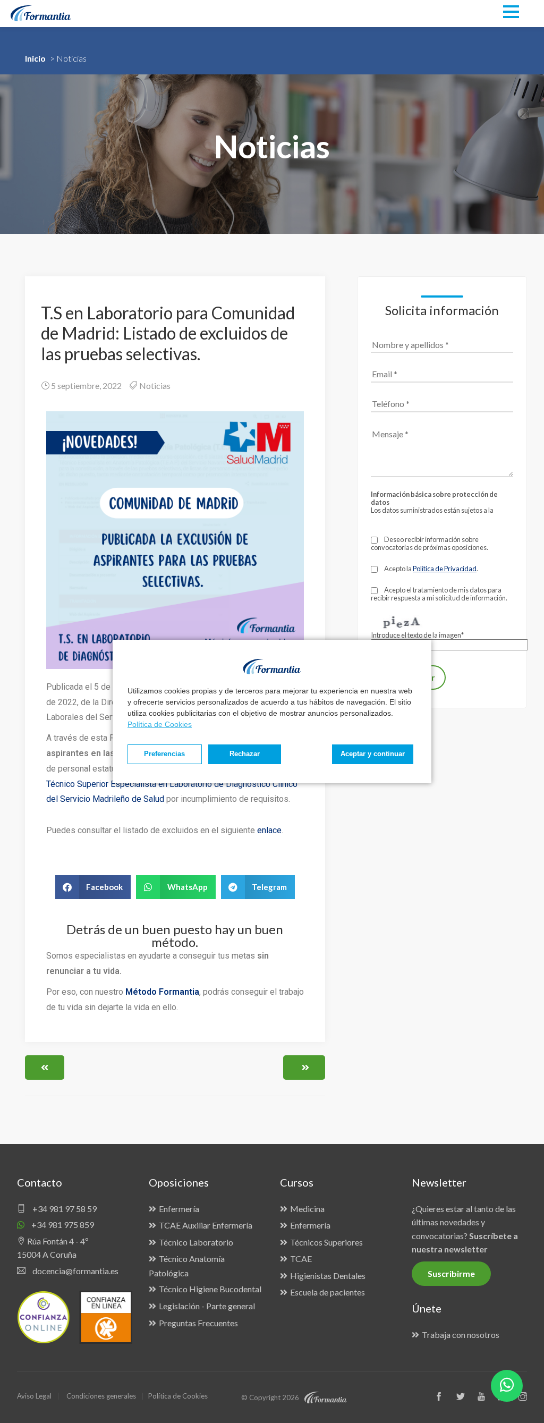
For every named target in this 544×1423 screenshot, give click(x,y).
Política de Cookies (160, 724)
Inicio (35, 58)
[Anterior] (44, 1067)
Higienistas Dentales (328, 1275)
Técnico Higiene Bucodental (210, 1289)
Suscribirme (451, 1273)
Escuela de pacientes (327, 1292)
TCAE (301, 1258)
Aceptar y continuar (373, 754)
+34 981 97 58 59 (64, 1209)
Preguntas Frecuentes (198, 1323)
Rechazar (245, 754)
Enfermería (179, 1209)
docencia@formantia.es (74, 1271)
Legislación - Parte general (207, 1306)
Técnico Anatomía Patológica (187, 1265)
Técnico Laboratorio (196, 1242)
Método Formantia (162, 992)
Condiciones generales (101, 1396)
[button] (93, 887)
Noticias (155, 385)
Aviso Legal (34, 1396)
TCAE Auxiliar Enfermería (205, 1225)
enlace (269, 830)
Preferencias (164, 754)
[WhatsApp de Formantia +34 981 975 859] (507, 1386)
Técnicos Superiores (326, 1242)
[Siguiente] (304, 1067)
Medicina (307, 1209)
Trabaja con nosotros (460, 1334)
